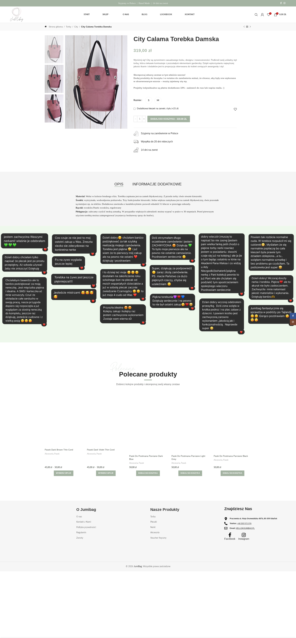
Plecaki (153, 522)
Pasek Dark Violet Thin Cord (101, 449)
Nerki (152, 527)
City (76, 26)
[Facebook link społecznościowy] (281, 3)
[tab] (118, 184)
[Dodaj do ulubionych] (235, 109)
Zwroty (79, 538)
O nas (79, 517)
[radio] (148, 100)
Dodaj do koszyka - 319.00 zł (168, 119)
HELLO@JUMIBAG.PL (245, 528)
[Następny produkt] (250, 26)
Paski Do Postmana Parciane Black (231, 456)
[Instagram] (243, 535)
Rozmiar (137, 100)
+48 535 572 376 (244, 523)
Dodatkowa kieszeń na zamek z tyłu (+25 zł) (157, 109)
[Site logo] (17, 14)
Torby (68, 26)
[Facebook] (230, 535)
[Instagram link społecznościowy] (284, 3)
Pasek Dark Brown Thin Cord (59, 449)
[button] (148, 473)
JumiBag (138, 567)
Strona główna (56, 26)
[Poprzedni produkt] (244, 26)
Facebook (229, 539)
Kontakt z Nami (83, 522)
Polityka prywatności (86, 527)
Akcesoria (49, 454)
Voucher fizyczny (158, 538)
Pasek (57, 454)
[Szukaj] (256, 15)
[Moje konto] (262, 15)
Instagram (243, 539)
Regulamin (81, 533)
